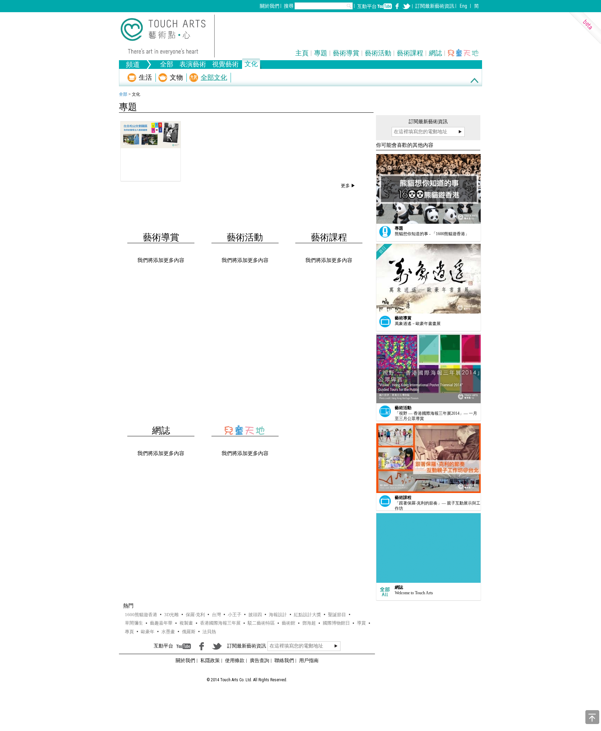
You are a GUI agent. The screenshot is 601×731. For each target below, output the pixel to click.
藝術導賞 (346, 53)
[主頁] (168, 36)
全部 (166, 65)
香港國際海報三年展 (220, 623)
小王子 (234, 614)
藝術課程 (410, 53)
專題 (320, 53)
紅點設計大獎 (307, 614)
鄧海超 (309, 623)
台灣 (216, 614)
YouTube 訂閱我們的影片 (385, 6)
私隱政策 (210, 660)
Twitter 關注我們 (406, 6)
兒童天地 (463, 52)
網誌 (435, 53)
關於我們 (269, 6)
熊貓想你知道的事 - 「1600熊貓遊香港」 (432, 233)
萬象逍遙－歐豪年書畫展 (418, 323)
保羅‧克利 (195, 614)
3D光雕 (171, 614)
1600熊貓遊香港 (141, 614)
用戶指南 (309, 660)
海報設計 (278, 614)
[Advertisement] (246, 243)
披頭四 (255, 614)
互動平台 (367, 6)
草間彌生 (134, 623)
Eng (463, 6)
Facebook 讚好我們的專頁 (397, 6)
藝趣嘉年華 (161, 623)
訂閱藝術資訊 (434, 6)
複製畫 (186, 623)
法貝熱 (209, 631)
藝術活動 (378, 53)
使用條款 (235, 660)
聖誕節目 (337, 614)
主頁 (301, 53)
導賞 (361, 623)
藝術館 (288, 623)
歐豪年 (147, 631)
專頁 (129, 631)
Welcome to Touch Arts (414, 592)
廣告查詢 (259, 660)
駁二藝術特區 (261, 623)
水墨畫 (168, 631)
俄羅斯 (188, 631)
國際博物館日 (336, 623)
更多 (345, 185)
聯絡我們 (284, 660)
